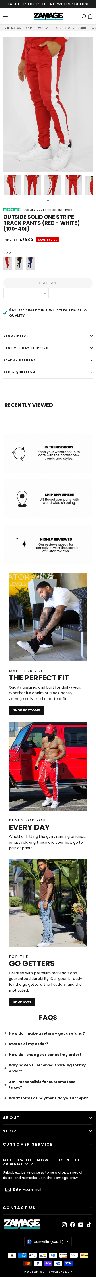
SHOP (10, 1131)
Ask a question (19, 372)
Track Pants (43, 28)
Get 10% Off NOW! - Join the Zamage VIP (42, 1161)
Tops (58, 28)
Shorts (69, 28)
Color (8, 252)
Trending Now (12, 28)
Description (16, 336)
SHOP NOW (22, 1001)
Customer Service (28, 1144)
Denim (28, 28)
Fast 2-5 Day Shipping (26, 348)
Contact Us (19, 1207)
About (11, 1117)
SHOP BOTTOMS (26, 710)
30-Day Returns (19, 360)
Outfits (82, 28)
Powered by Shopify (60, 1271)
